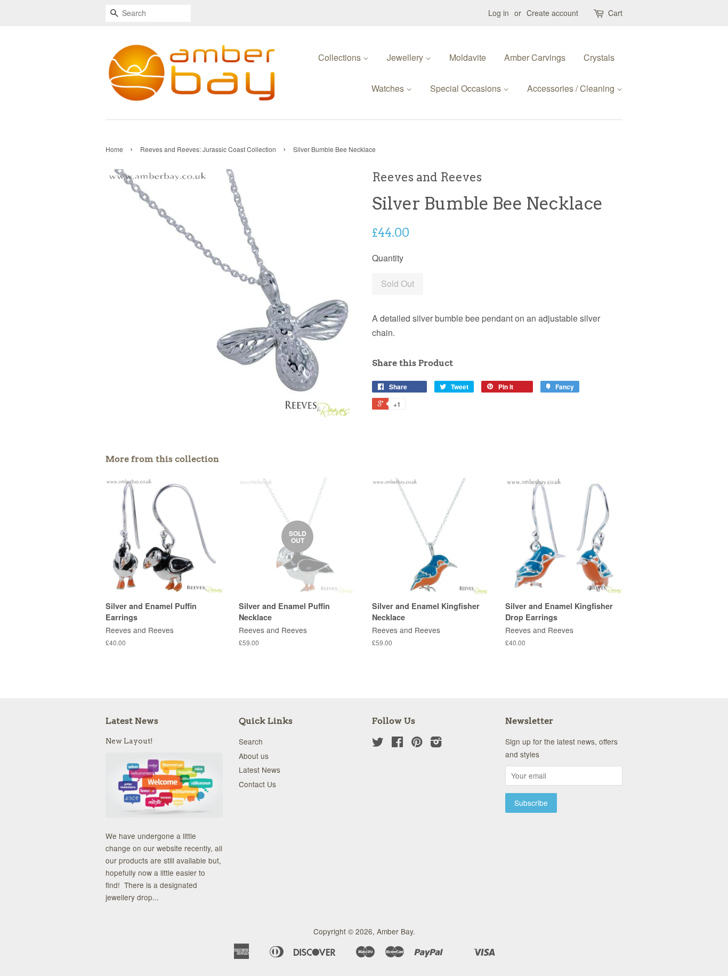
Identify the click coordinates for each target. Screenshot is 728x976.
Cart (615, 12)
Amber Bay (395, 931)
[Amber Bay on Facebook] (397, 743)
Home (114, 149)
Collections (340, 57)
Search (251, 741)
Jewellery (406, 57)
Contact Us (257, 784)
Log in (498, 12)
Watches (388, 88)
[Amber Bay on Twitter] (378, 743)
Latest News (132, 721)
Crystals (599, 57)
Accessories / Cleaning (572, 88)
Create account (552, 12)
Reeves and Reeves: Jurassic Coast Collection (208, 149)
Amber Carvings (534, 57)
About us (254, 755)
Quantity (387, 258)
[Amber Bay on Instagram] (436, 743)
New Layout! (129, 741)
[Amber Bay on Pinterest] (417, 743)
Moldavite (467, 57)
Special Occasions (466, 88)
